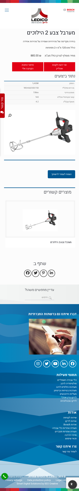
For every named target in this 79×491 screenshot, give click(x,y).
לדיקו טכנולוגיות (68, 401)
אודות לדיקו (71, 421)
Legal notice (62, 480)
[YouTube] (55, 363)
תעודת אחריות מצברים (66, 431)
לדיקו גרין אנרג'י (69, 397)
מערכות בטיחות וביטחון (65, 390)
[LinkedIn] (64, 363)
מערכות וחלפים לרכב (66, 387)
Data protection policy (39, 480)
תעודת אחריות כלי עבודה (64, 428)
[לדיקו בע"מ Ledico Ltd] (39, 16)
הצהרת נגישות (16, 476)
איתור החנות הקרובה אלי (28, 66)
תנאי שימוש (71, 438)
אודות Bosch (70, 424)
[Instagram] (38, 363)
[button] (9, 115)
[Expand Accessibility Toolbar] (72, 484)
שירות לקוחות (70, 417)
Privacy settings (14, 480)
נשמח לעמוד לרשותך (61, 174)
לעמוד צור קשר (69, 451)
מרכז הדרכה (71, 435)
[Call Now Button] (4, 476)
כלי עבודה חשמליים (67, 380)
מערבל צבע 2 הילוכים (60, 242)
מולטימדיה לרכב (68, 383)
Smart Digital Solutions (29, 483)
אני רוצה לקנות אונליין (59, 66)
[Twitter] (46, 363)
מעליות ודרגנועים (68, 394)
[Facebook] (72, 363)
